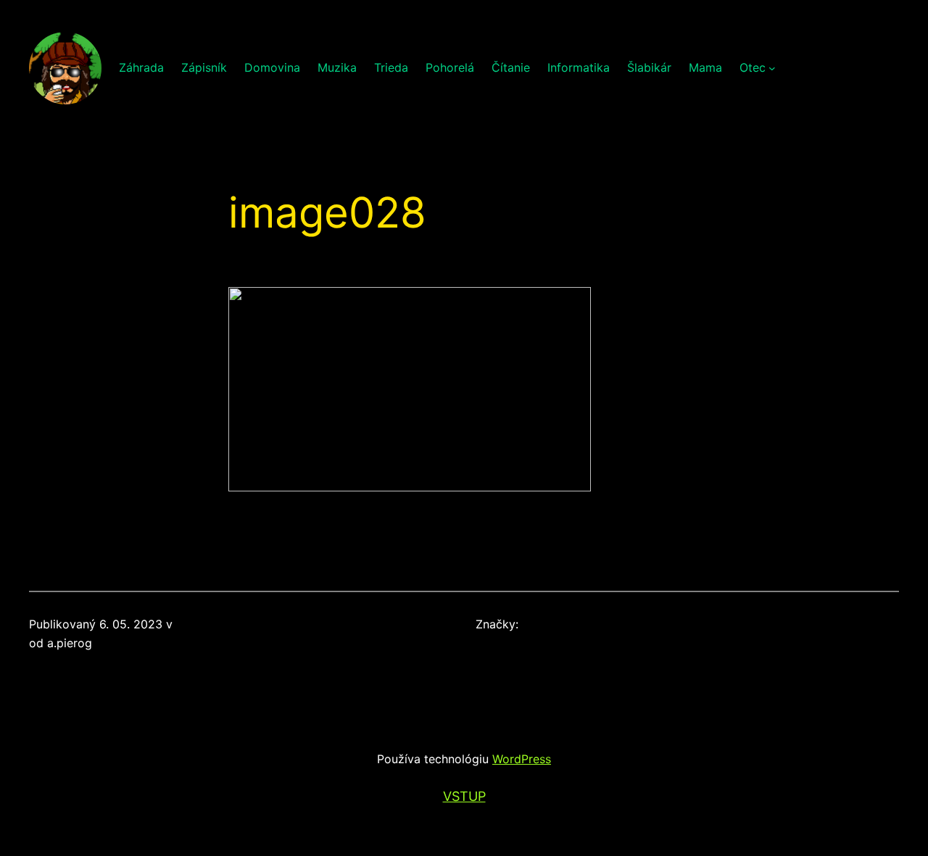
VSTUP (464, 796)
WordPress (521, 759)
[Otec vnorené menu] (772, 68)
